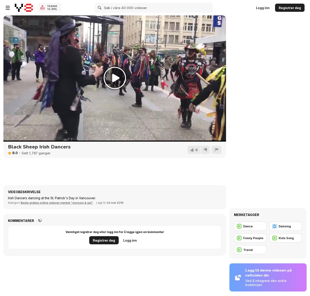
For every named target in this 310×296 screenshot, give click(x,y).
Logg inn (263, 8)
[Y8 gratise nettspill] (24, 8)
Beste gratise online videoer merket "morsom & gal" (57, 202)
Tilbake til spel (52, 7)
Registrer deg (290, 8)
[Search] (100, 8)
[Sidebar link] (7, 7)
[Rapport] (216, 150)
